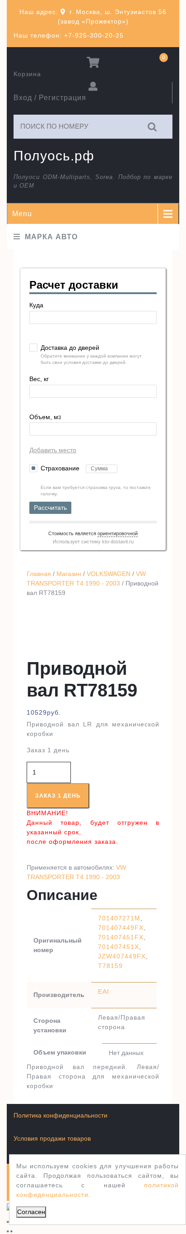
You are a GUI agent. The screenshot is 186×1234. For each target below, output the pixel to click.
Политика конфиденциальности (60, 1115)
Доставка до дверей (70, 347)
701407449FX (121, 927)
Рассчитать (50, 507)
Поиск (152, 126)
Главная (39, 573)
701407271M (119, 918)
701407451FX (121, 937)
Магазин (68, 573)
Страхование (61, 468)
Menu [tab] (22, 214)
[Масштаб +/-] (8, 1222)
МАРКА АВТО (51, 237)
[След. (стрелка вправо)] (11, 1231)
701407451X (118, 946)
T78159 (110, 965)
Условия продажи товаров (52, 1138)
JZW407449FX (122, 956)
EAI (103, 991)
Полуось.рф (54, 155)
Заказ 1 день (58, 796)
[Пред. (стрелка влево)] (8, 1231)
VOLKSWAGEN (108, 573)
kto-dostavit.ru (118, 541)
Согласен (31, 1211)
